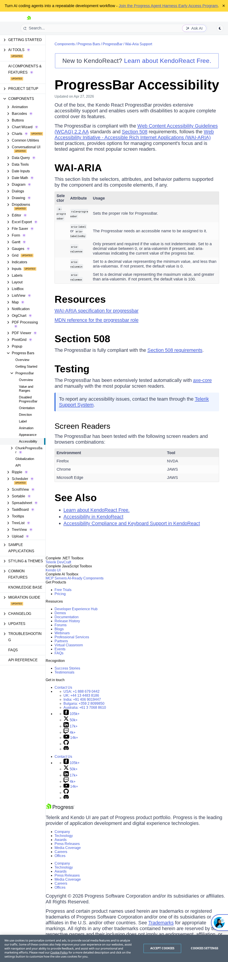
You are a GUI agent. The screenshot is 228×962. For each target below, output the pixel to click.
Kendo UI (53, 570)
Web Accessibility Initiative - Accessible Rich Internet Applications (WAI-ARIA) (134, 134)
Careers (61, 852)
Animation (26, 428)
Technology (64, 836)
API (18, 465)
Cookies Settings (204, 948)
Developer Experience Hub (76, 609)
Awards (61, 840)
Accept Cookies (162, 948)
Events (60, 649)
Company (62, 832)
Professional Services (72, 637)
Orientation (27, 408)
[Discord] (66, 749)
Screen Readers (82, 426)
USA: (81, 691)
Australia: (84, 707)
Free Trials (63, 590)
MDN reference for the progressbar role (96, 320)
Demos (60, 613)
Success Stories (67, 668)
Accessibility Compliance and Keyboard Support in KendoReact (131, 523)
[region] (114, 948)
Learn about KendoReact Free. (167, 60)
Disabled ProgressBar (28, 399)
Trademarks (161, 922)
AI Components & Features (25, 69)
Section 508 (134, 131)
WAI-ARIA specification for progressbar (96, 310)
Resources (80, 299)
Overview (22, 360)
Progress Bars (88, 44)
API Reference (23, 660)
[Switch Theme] (220, 28)
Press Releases (67, 844)
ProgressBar (112, 44)
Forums (61, 625)
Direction (25, 414)
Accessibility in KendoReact (93, 516)
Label (23, 421)
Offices (60, 856)
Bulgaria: (83, 703)
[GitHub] (66, 744)
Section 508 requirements (174, 350)
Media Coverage (68, 848)
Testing (72, 369)
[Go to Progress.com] (60, 809)
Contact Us (63, 687)
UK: (81, 695)
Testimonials (64, 672)
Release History (67, 621)
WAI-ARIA (78, 167)
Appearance (28, 435)
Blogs (59, 629)
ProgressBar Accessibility (137, 84)
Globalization (24, 459)
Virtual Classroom (69, 645)
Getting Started (26, 366)
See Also (76, 497)
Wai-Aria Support (138, 44)
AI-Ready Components (85, 578)
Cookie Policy (59, 952)
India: (82, 699)
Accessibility (28, 441)
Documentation (67, 617)
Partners (61, 641)
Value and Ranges (26, 388)
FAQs (13, 650)
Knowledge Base (25, 587)
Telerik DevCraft (58, 562)
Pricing (60, 594)
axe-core (202, 380)
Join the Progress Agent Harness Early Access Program (168, 6)
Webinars (62, 633)
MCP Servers (56, 578)
